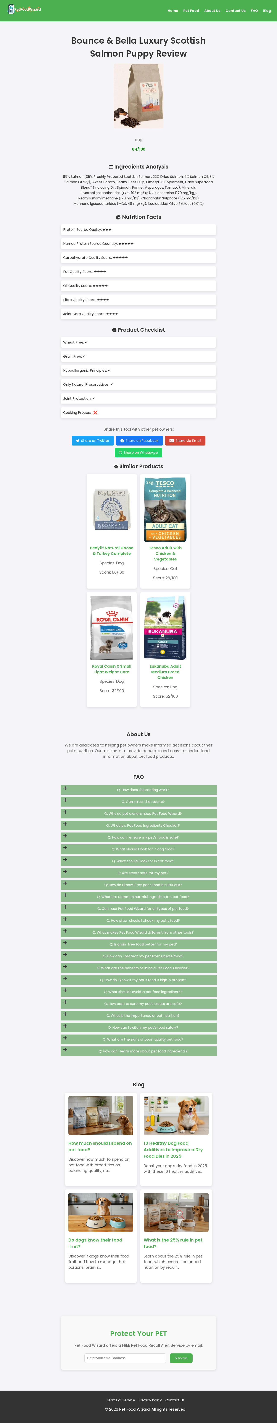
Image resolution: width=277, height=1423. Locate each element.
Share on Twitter (95, 440)
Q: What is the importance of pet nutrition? (143, 1015)
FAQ (254, 10)
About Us (212, 10)
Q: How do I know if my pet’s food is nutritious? (143, 884)
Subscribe (181, 1358)
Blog (267, 10)
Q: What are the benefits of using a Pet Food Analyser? (143, 968)
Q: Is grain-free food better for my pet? (143, 944)
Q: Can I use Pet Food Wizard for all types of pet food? (143, 908)
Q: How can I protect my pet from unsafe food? (143, 956)
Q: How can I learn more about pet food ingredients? (143, 1051)
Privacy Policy (150, 1400)
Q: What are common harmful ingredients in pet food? (143, 896)
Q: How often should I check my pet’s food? (143, 920)
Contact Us (235, 10)
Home (173, 10)
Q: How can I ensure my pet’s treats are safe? (143, 1003)
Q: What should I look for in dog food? (143, 849)
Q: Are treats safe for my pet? (143, 873)
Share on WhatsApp (141, 452)
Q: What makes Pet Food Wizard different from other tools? (143, 932)
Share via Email (188, 440)
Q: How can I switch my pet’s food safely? (143, 1027)
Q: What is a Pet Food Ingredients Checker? (143, 825)
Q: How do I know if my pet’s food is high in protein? (143, 979)
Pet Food (191, 10)
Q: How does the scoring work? (143, 789)
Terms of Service (120, 1400)
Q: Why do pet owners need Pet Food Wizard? (143, 813)
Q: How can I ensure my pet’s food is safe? (143, 837)
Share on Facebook (142, 440)
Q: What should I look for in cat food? (143, 861)
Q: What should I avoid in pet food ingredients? (143, 991)
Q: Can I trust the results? (143, 801)
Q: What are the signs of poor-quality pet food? (143, 1039)
